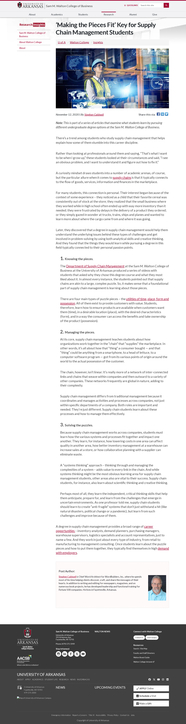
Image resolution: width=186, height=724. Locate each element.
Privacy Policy (112, 715)
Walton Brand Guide (141, 657)
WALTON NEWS (102, 631)
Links (132, 5)
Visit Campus (152, 637)
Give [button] (154, 14)
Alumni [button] (133, 14)
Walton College (79, 42)
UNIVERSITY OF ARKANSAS (41, 674)
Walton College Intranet (143, 662)
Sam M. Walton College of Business (69, 6)
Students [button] (83, 14)
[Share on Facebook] (158, 114)
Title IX (91, 715)
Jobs (133, 715)
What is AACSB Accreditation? (28, 665)
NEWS (60, 687)
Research (64, 679)
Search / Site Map (140, 649)
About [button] (32, 14)
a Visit (147, 695)
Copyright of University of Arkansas (93, 720)
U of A (62, 42)
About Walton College (30, 42)
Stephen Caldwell (94, 114)
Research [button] (109, 14)
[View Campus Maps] (19, 690)
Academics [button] (57, 14)
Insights (98, 42)
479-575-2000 (30, 692)
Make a (145, 703)
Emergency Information (61, 715)
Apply (28, 679)
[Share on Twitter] (166, 114)
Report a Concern (79, 715)
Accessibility (101, 715)
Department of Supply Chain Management (95, 266)
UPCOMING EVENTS (110, 687)
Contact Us (139, 637)
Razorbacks (83, 679)
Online (146, 688)
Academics (37, 679)
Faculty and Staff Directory (144, 653)
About (22, 48)
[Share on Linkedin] (162, 114)
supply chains (122, 177)
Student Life (51, 679)
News (72, 679)
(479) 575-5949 (68, 644)
